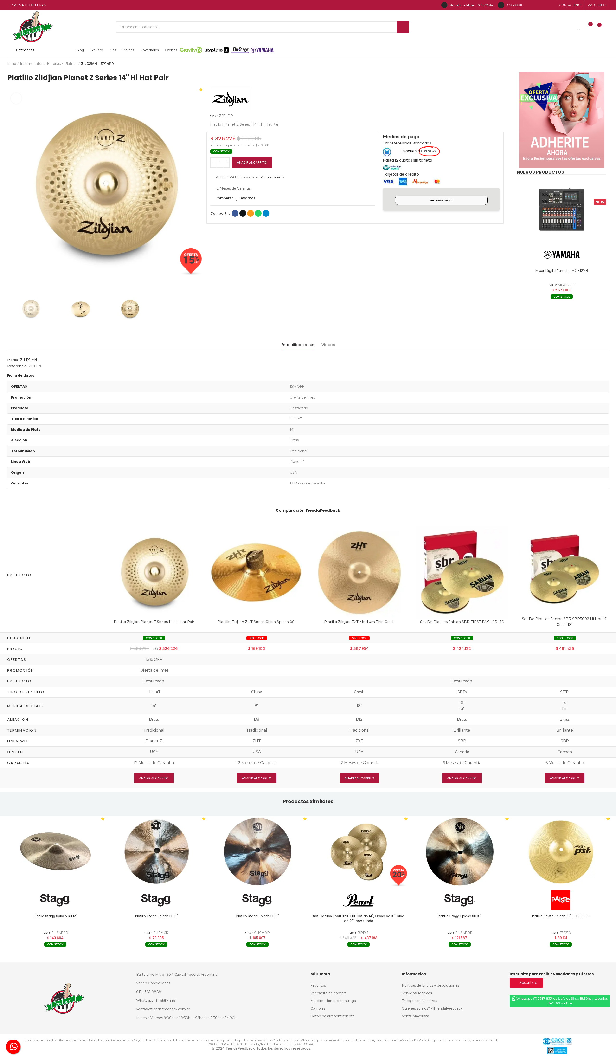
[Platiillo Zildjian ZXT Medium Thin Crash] (359, 572)
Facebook (235, 213)
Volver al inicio (599, 63)
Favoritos (247, 198)
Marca (12, 360)
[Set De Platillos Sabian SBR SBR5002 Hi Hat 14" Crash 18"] (564, 569)
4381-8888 (514, 5)
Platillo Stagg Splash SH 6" (55, 916)
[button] (571, 5)
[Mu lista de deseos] (580, 27)
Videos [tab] (328, 344)
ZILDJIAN (28, 360)
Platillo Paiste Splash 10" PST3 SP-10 (459, 916)
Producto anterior (593, 63)
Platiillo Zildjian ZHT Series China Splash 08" (257, 621)
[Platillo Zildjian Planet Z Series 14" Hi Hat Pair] (154, 572)
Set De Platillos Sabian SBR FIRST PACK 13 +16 (462, 621)
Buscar (403, 27)
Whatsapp (258, 213)
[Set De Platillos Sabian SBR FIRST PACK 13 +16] (462, 572)
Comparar (224, 198)
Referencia (16, 366)
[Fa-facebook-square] (544, 5)
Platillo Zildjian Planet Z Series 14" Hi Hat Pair (154, 621)
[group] (55, 851)
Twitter (242, 213)
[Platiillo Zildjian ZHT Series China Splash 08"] (256, 572)
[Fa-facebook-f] (528, 5)
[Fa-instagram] (536, 5)
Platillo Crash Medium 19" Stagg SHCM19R (561, 916)
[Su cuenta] (607, 27)
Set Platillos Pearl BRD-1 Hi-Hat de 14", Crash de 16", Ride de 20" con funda (257, 918)
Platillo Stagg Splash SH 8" (156, 916)
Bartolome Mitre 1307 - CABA (471, 5)
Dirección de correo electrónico (250, 213)
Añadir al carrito (252, 162)
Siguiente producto (605, 63)
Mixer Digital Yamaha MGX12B (561, 270)
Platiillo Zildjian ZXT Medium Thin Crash (359, 621)
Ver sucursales (272, 177)
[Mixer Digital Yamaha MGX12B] (561, 210)
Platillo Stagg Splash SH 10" (358, 916)
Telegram (266, 213)
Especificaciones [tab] (297, 344)
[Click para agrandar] (16, 98)
